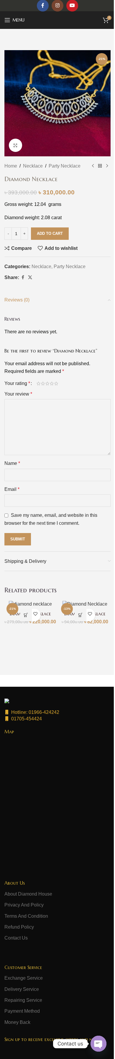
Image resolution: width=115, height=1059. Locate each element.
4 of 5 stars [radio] (52, 383)
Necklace (33, 165)
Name (12, 463)
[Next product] (107, 166)
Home (10, 165)
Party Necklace (64, 165)
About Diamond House (28, 893)
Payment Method (22, 1011)
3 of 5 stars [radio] (47, 383)
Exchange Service (23, 978)
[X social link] (30, 277)
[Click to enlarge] (15, 145)
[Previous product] (92, 166)
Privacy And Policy (24, 904)
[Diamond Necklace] (30, 603)
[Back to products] (100, 166)
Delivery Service (21, 989)
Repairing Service (23, 1000)
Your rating (17, 383)
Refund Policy (19, 927)
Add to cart (50, 233)
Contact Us (16, 937)
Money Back (17, 1022)
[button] (26, 615)
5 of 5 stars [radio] (56, 383)
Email (11, 489)
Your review (18, 393)
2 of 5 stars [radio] (43, 383)
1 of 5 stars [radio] (38, 383)
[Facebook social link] (22, 277)
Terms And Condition (26, 916)
